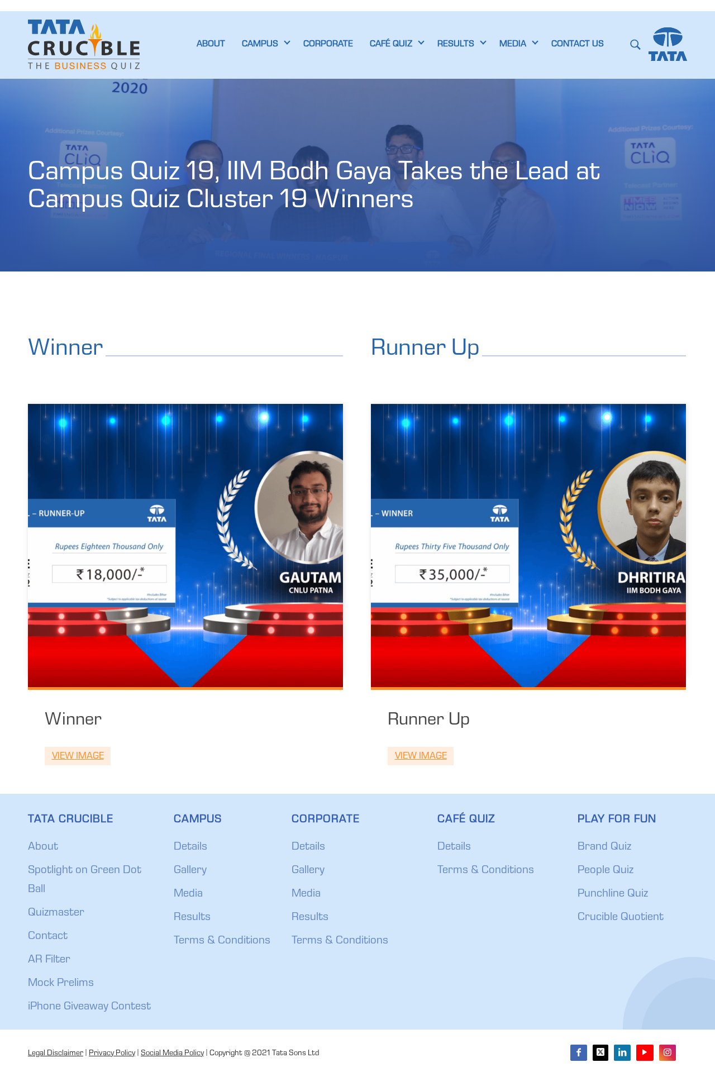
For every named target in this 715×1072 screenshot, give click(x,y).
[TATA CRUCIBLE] (84, 44)
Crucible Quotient (621, 917)
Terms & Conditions (222, 941)
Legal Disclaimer (55, 1053)
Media (188, 894)
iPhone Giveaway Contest (89, 1007)
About (43, 847)
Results (192, 917)
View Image (78, 756)
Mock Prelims (61, 983)
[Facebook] (578, 1053)
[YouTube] (644, 1053)
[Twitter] (600, 1053)
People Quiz (605, 870)
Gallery (190, 870)
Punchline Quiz (613, 894)
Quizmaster (56, 913)
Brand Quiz (604, 847)
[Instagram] (667, 1053)
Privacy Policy (112, 1053)
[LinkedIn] (622, 1053)
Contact (48, 936)
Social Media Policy (172, 1053)
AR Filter (49, 960)
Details (190, 847)
